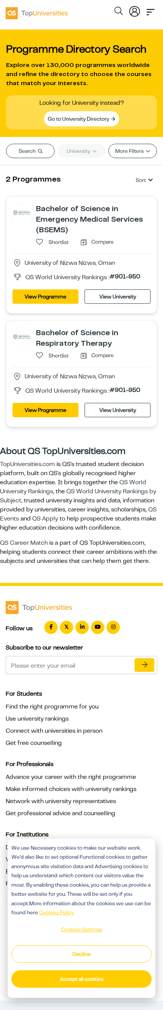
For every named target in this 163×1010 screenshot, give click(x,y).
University (79, 151)
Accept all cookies (81, 979)
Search (28, 151)
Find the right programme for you (52, 706)
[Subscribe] (144, 665)
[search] (118, 12)
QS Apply (45, 518)
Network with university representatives (61, 801)
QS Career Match (24, 543)
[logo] (37, 10)
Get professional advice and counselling (60, 813)
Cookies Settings (81, 929)
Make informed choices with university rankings (71, 789)
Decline (81, 954)
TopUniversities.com (27, 464)
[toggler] (150, 10)
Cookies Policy (56, 912)
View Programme (45, 296)
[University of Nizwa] (22, 212)
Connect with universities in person (54, 731)
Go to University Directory (79, 118)
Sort (141, 180)
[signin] (134, 10)
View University (117, 296)
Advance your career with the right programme (71, 777)
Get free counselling (34, 743)
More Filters (130, 151)
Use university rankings (37, 719)
